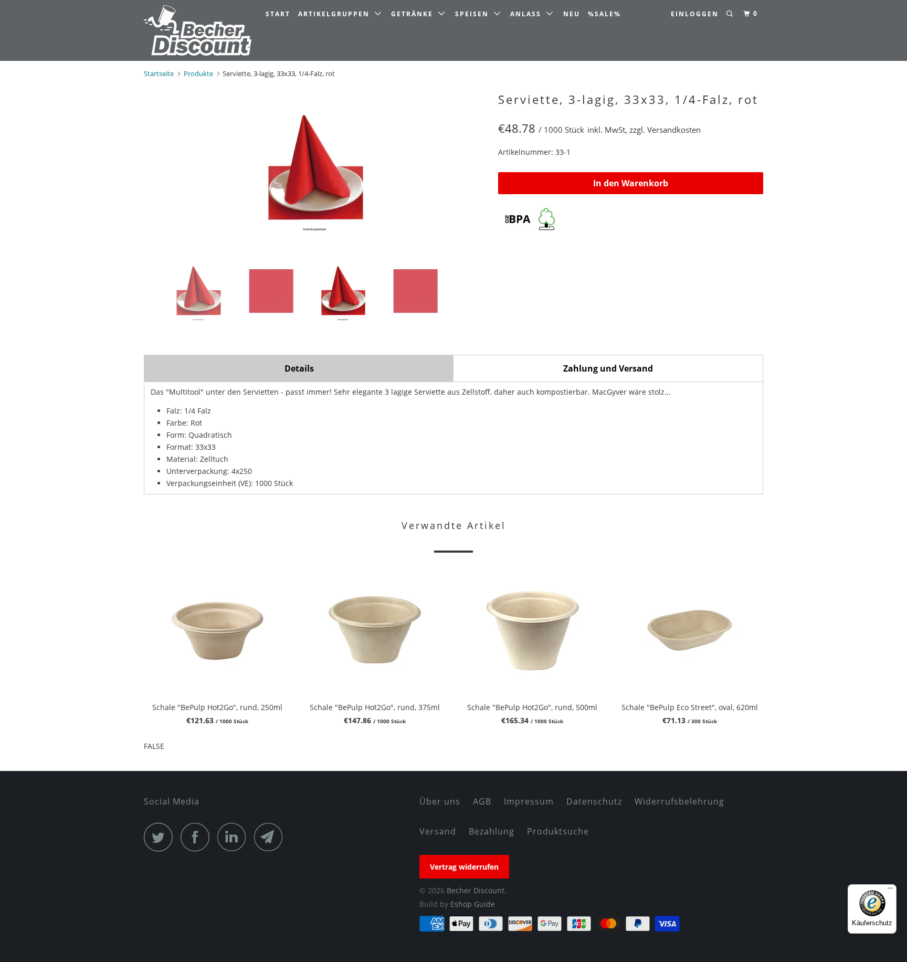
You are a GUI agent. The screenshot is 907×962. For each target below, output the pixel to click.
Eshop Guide (472, 904)
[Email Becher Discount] (271, 836)
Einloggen (695, 13)
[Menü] (890, 890)
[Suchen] (730, 14)
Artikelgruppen (336, 13)
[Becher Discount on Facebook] (198, 836)
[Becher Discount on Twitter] (161, 836)
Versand (437, 831)
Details (299, 368)
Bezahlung (491, 831)
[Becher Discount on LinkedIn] (234, 836)
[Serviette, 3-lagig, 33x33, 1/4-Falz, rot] (316, 166)
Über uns (439, 801)
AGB (482, 801)
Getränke (414, 13)
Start (278, 13)
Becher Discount (475, 890)
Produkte (198, 73)
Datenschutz (594, 801)
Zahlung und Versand (608, 368)
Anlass (528, 13)
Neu (571, 13)
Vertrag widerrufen (464, 867)
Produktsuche (558, 831)
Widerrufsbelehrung (679, 801)
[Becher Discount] (197, 30)
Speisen (474, 13)
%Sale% (604, 13)
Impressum (529, 801)
